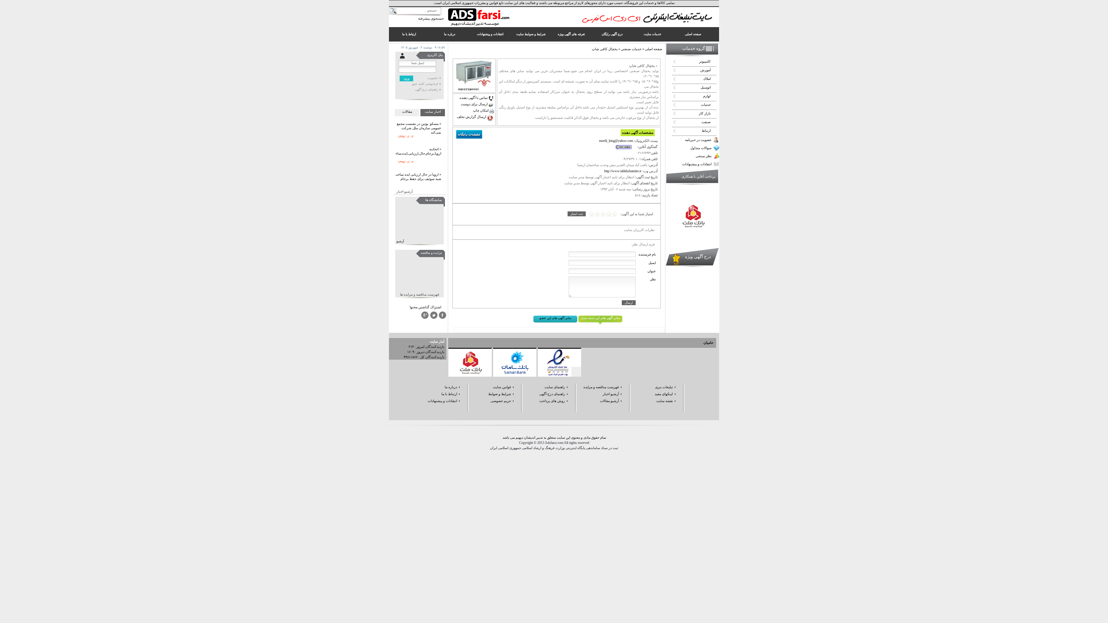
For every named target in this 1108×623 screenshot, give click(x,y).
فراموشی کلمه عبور (424, 83)
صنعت (706, 122)
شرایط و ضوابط (499, 394)
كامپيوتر (705, 61)
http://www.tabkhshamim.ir (622, 171)
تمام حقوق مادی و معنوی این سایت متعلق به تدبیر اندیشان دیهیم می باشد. (554, 438)
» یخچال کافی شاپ (643, 66)
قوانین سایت (502, 387)
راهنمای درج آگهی (426, 89)
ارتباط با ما (449, 394)
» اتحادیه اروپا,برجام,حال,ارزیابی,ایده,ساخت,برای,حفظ (409, 139)
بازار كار (705, 113)
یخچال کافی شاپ (604, 49)
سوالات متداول (701, 148)
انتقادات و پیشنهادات (697, 164)
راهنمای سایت (554, 387)
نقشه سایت (664, 401)
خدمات (706, 105)
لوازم (707, 96)
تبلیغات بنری (664, 387)
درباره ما (451, 387)
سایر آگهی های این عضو (555, 318)
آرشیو (400, 241)
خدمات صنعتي (630, 49)
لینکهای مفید (664, 394)
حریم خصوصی (501, 401)
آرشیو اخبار (404, 191)
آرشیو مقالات (609, 401)
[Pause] (576, 372)
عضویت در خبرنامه (698, 140)
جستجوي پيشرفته (431, 18)
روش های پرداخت (552, 401)
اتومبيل (706, 87)
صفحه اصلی (653, 49)
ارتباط (706, 131)
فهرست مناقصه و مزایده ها (419, 294)
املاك (707, 79)
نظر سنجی (704, 156)
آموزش (705, 70)
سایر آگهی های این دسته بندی (600, 318)
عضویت (432, 78)
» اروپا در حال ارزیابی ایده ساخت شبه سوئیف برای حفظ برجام (417, 164)
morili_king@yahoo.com (616, 141)
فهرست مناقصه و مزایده (601, 387)
